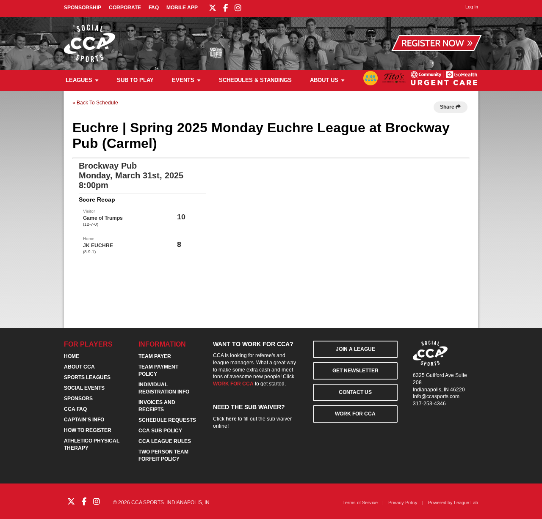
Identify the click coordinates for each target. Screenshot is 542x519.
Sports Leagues (87, 377)
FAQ (154, 8)
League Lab (466, 502)
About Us (324, 80)
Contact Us (355, 392)
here (231, 419)
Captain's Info (84, 420)
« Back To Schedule (95, 103)
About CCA (79, 367)
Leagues (79, 80)
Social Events (84, 388)
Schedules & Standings (255, 80)
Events (183, 80)
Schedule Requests (167, 420)
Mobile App (182, 8)
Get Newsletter (355, 371)
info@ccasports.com (436, 396)
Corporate (125, 8)
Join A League (355, 349)
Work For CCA (355, 414)
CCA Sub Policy (160, 431)
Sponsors (78, 399)
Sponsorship (82, 8)
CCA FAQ (75, 409)
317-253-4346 (429, 404)
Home (71, 356)
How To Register (87, 430)
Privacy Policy (403, 502)
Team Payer (154, 356)
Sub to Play (135, 80)
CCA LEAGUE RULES (164, 441)
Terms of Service (360, 502)
